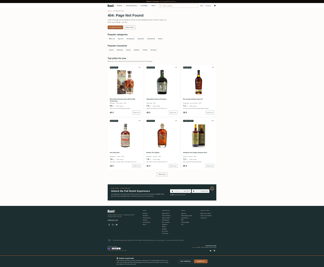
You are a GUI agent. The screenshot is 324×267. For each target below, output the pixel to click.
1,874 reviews (156, 159)
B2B (182, 220)
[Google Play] (214, 250)
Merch (144, 224)
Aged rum (121, 38)
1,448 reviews (193, 159)
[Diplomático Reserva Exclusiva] (162, 82)
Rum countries (166, 222)
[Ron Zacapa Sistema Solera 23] (198, 82)
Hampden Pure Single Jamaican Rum (195, 152)
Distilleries (164, 224)
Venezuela (153, 50)
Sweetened (141, 38)
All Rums (145, 213)
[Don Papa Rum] (125, 135)
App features (184, 218)
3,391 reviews (156, 106)
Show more (162, 174)
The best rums (147, 218)
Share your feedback (206, 215)
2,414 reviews (119, 106)
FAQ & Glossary (166, 215)
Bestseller (145, 215)
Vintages (164, 229)
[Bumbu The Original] (162, 135)
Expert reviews (166, 218)
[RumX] (111, 6)
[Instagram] (112, 224)
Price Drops (165, 233)
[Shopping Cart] (214, 5)
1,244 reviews (119, 159)
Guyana (128, 50)
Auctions (145, 220)
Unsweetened (151, 38)
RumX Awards (146, 222)
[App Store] (210, 250)
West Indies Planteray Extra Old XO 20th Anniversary (122, 100)
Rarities (160, 38)
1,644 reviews (193, 106)
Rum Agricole (130, 38)
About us (183, 213)
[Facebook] (109, 224)
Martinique (120, 50)
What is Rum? (166, 213)
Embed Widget (185, 222)
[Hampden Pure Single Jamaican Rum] (198, 135)
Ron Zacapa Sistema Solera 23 (193, 99)
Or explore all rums (115, 27)
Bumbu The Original (152, 152)
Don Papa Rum (114, 152)
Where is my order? (205, 213)
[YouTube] (116, 224)
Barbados (136, 50)
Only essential (185, 261)
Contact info (203, 218)
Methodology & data (186, 215)
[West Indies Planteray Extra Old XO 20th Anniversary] (125, 82)
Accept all (201, 261)
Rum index (165, 231)
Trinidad (145, 50)
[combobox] (178, 6)
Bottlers (164, 226)
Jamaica (111, 50)
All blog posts (165, 220)
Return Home (129, 27)
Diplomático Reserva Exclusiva (156, 99)
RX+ (182, 224)
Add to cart (136, 112)
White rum (112, 38)
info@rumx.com (113, 220)
